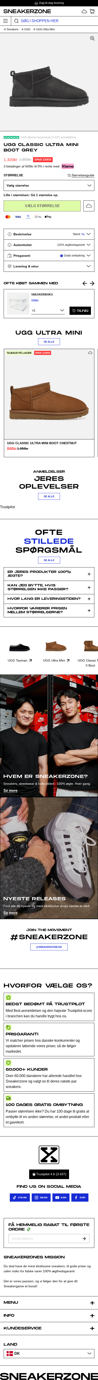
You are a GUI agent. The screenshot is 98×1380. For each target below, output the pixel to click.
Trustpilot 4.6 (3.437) (51, 1174)
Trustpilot (7, 507)
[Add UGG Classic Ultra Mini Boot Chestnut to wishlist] (90, 352)
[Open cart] (92, 11)
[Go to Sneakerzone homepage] (25, 11)
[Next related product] (92, 283)
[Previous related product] (85, 283)
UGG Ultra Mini (45, 29)
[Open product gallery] (49, 82)
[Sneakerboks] (18, 303)
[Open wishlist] (84, 11)
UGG (27, 29)
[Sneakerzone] (49, 1155)
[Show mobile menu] (5, 21)
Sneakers (12, 29)
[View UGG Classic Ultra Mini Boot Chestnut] (49, 394)
